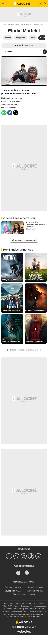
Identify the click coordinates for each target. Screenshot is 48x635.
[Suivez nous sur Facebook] (9, 556)
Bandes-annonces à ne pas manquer (24, 350)
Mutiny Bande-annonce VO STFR (12, 280)
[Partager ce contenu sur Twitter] (15, 112)
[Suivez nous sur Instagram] (24, 556)
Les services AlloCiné (19, 611)
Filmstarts (9, 587)
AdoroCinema (33, 591)
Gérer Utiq (32, 611)
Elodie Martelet (38, 24)
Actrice (17, 24)
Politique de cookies (21, 606)
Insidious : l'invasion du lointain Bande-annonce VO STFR (12, 341)
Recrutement (30, 603)
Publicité (40, 603)
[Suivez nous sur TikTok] (31, 556)
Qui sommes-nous (17, 603)
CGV (10, 606)
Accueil (5, 24)
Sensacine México (21, 594)
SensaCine (32, 587)
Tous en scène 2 (11, 108)
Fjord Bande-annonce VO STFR (12, 311)
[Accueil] (22, 3)
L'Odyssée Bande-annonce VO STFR (36, 311)
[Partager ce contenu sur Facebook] (9, 112)
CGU (4, 606)
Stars (11, 24)
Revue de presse (31, 609)
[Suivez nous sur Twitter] (16, 556)
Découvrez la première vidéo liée (24, 240)
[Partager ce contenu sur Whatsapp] (4, 112)
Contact (5, 603)
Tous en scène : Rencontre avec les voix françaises (36, 224)
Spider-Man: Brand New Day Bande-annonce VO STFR (36, 341)
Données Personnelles (14, 609)
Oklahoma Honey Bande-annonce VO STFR (36, 280)
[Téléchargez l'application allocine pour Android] (28, 572)
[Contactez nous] (38, 556)
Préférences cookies (38, 606)
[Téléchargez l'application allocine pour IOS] (20, 572)
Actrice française (26, 24)
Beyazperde (10, 591)
